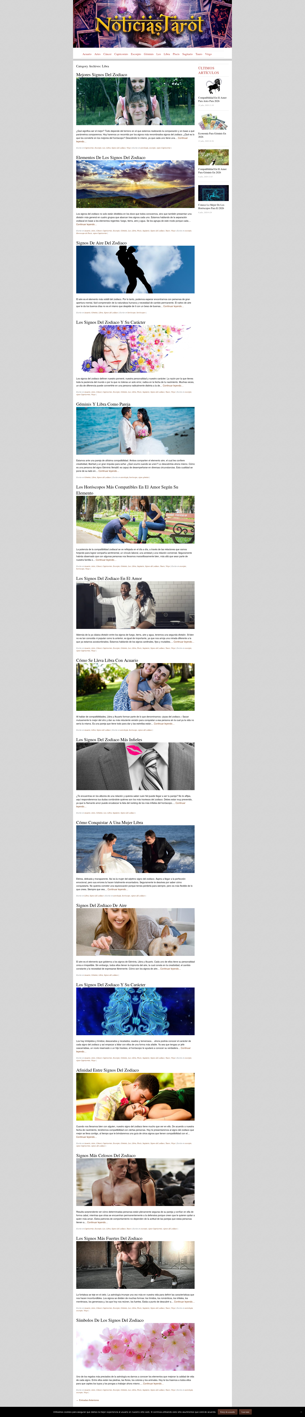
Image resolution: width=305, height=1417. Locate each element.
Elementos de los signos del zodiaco (110, 157)
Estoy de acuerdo (227, 1411)
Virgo (208, 54)
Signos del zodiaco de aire (101, 905)
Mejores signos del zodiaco (101, 74)
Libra (167, 54)
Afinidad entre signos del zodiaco (107, 1070)
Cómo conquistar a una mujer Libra (109, 822)
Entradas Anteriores (87, 1400)
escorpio (152, 147)
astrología (144, 147)
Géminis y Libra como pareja (103, 404)
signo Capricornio (164, 147)
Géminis (149, 54)
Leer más (245, 1411)
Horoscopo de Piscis (84, 233)
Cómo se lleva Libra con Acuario (107, 660)
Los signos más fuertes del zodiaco (109, 1238)
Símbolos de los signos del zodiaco (110, 1320)
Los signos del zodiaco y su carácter (110, 322)
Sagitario (187, 54)
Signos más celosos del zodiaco (106, 1155)
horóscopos (141, 312)
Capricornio (121, 54)
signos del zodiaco (145, 730)
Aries (97, 54)
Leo (158, 54)
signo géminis (143, 477)
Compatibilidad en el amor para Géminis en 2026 (212, 170)
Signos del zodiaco (119, 147)
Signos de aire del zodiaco (101, 243)
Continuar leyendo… (86, 224)
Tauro (199, 54)
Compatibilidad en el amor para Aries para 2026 (212, 99)
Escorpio (136, 54)
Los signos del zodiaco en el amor (109, 578)
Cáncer (107, 54)
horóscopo (132, 312)
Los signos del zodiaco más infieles (109, 739)
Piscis (176, 54)
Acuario (87, 54)
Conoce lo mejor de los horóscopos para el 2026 (211, 206)
